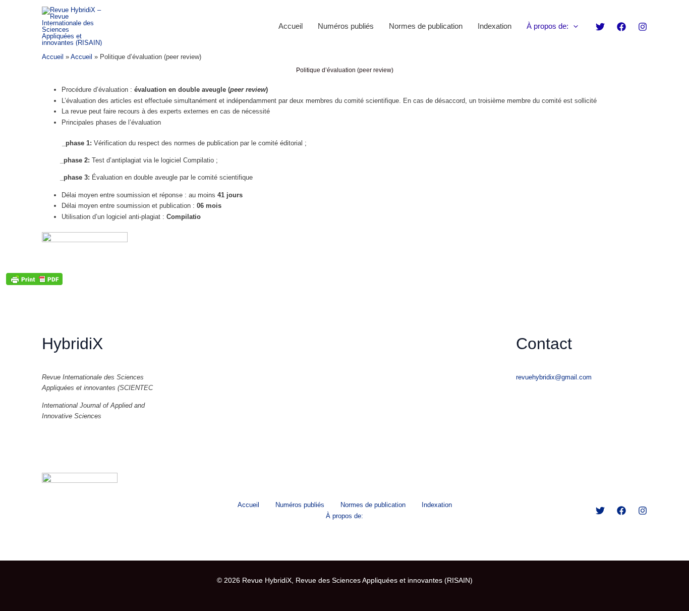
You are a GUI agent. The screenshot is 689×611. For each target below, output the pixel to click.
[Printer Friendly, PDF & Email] (34, 279)
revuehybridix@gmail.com (554, 377)
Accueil (290, 26)
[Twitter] (600, 26)
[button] (573, 26)
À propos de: (547, 26)
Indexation (494, 26)
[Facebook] (621, 26)
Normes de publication (426, 26)
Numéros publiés (346, 26)
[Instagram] (642, 26)
